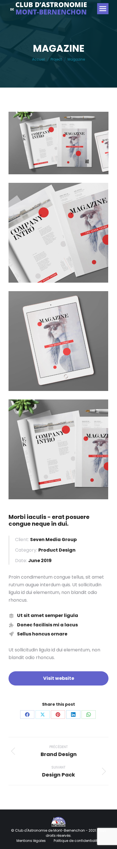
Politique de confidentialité (76, 840)
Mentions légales (31, 840)
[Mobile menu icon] (102, 8)
